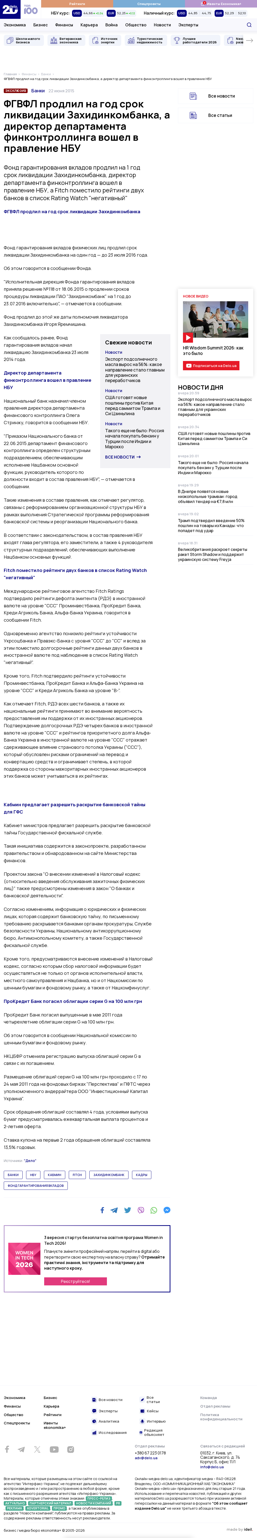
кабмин (54, 1175)
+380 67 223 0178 (150, 1453)
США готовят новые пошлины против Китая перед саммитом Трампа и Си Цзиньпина (132, 405)
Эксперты (188, 25)
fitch (77, 1175)
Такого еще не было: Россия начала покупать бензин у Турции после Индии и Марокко (134, 439)
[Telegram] (114, 1210)
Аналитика (109, 1421)
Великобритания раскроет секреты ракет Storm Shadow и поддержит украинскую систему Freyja (212, 554)
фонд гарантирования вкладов (36, 1186)
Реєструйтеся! (75, 1281)
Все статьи (220, 115)
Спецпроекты (149, 4)
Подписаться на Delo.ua (214, 365)
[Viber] (141, 1210)
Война (111, 25)
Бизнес (40, 25)
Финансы (64, 25)
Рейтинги (77, 4)
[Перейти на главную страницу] (10, 9)
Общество (135, 25)
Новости (162, 25)
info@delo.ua (212, 1467)
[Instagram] (71, 1449)
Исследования (113, 1433)
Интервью (156, 1421)
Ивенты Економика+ (221, 3)
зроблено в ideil (239, 1529)
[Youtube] (54, 1449)
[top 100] (31, 9)
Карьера (89, 25)
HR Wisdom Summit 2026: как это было (213, 350)
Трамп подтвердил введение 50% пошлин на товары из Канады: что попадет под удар (211, 525)
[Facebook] (102, 1210)
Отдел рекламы (215, 1406)
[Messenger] (167, 1210)
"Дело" (30, 1160)
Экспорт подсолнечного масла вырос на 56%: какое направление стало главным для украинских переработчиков (135, 369)
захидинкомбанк (108, 1175)
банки (13, 1175)
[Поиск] (249, 25)
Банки (38, 91)
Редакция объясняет (154, 1432)
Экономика (15, 25)
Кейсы (153, 1411)
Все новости (120, 457)
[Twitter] (127, 1210)
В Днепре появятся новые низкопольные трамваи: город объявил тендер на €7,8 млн (207, 496)
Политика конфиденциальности (221, 1417)
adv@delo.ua (146, 1458)
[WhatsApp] (154, 1210)
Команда (208, 1397)
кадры (141, 1175)
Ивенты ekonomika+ (55, 1425)
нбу (33, 1175)
